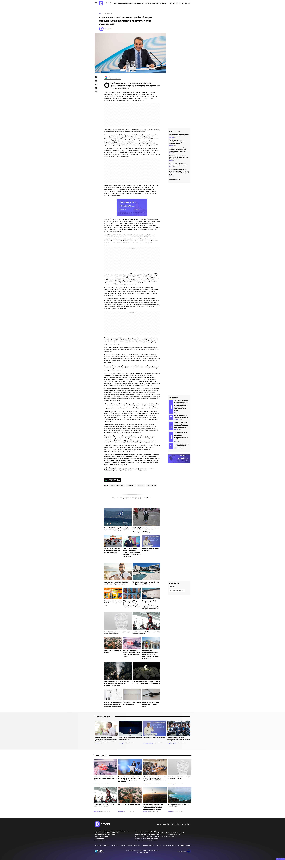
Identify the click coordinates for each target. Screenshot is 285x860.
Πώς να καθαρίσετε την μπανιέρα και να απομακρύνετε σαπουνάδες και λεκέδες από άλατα (181, 435)
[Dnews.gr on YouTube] (186, 3)
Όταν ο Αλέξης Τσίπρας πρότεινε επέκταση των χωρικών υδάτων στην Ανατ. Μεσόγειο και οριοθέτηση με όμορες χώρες (132, 552)
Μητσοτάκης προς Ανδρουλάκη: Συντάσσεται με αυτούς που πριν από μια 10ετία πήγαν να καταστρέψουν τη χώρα (106, 739)
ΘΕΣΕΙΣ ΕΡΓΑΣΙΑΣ (150, 3)
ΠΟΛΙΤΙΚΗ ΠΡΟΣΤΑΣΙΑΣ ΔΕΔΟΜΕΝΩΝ (130, 845)
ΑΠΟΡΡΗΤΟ (281, 858)
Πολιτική (101, 13)
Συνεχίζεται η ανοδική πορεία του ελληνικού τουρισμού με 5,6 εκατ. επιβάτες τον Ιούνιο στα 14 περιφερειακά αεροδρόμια (150, 604)
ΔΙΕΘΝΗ (136, 3)
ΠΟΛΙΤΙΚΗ (117, 3)
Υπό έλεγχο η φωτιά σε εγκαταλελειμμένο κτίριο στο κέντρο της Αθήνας (177, 142)
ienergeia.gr (121, 784)
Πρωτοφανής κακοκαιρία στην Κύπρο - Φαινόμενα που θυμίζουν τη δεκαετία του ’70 (179, 157)
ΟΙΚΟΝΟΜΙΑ (124, 3)
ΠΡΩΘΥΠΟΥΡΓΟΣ (151, 485)
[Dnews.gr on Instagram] (177, 3)
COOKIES (158, 845)
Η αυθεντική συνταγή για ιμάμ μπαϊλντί (129, 804)
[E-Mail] (96, 88)
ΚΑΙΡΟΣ (172, 586)
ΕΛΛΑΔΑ (130, 3)
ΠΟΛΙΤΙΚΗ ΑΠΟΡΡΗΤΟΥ (148, 845)
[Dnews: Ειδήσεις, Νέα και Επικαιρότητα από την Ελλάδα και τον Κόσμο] (105, 3)
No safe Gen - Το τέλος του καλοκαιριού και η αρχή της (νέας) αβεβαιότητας (112, 550)
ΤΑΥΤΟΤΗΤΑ (98, 845)
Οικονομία (176, 419)
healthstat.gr (97, 784)
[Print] (96, 91)
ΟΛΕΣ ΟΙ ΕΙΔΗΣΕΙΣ (161, 824)
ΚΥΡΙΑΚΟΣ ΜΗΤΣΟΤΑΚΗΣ (116, 485)
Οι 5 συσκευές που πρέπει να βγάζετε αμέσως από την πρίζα (150, 704)
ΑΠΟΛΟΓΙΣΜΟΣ (131, 485)
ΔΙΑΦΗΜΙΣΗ (106, 845)
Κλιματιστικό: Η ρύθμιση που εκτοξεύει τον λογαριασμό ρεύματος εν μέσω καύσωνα (113, 704)
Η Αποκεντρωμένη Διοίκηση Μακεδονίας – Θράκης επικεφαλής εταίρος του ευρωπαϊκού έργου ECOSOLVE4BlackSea (154, 778)
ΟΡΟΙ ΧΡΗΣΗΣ (115, 845)
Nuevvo (146, 852)
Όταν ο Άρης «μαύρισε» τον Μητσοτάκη (154, 737)
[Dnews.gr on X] (174, 3)
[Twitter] (96, 80)
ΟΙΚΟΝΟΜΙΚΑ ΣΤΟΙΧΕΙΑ (184, 845)
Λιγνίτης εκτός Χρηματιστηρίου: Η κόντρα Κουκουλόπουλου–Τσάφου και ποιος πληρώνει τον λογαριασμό (116, 683)
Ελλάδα (171, 145)
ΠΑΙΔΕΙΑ (141, 3)
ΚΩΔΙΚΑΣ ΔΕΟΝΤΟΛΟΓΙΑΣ (169, 845)
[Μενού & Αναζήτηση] (96, 3)
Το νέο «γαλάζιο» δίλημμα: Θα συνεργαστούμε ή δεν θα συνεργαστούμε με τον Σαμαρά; (178, 739)
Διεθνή (171, 152)
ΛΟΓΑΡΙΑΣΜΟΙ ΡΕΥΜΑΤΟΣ (177, 590)
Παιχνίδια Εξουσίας (172, 743)
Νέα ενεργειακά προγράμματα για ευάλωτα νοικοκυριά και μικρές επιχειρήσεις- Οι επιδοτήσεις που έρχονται (151, 654)
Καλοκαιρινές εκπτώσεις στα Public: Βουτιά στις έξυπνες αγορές (112, 603)
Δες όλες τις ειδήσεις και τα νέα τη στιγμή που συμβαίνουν (132, 498)
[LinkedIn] (96, 84)
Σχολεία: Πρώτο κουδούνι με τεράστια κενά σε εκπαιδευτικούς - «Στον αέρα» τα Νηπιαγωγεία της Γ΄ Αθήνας (146, 530)
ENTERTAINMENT (161, 3)
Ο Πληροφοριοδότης (148, 743)
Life (170, 176)
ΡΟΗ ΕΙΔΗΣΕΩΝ (174, 131)
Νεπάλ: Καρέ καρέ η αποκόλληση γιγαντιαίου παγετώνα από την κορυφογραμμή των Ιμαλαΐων (178, 149)
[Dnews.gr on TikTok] (180, 3)
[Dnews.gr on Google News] (183, 3)
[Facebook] (96, 77)
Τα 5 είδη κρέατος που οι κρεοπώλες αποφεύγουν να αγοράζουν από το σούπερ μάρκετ (105, 778)
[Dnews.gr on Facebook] (171, 3)
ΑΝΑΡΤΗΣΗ (141, 485)
